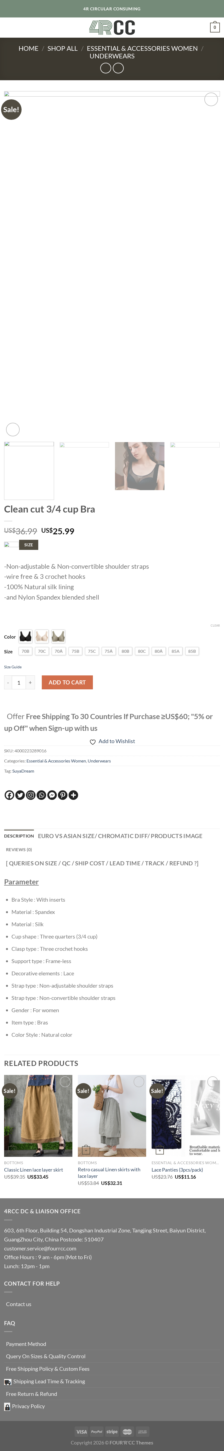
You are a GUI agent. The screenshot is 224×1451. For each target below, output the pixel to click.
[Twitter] (20, 795)
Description (19, 835)
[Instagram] (31, 795)
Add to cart (67, 682)
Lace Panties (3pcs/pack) (177, 1170)
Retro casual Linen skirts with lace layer (109, 1172)
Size (8, 651)
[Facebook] (9, 795)
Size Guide (13, 667)
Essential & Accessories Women (142, 48)
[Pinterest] (62, 795)
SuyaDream (23, 770)
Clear (215, 625)
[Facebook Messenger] (52, 795)
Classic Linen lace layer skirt (33, 1170)
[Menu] (8, 27)
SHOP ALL (63, 48)
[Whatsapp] (41, 795)
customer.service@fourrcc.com (40, 1248)
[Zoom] (13, 429)
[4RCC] (112, 27)
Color (10, 637)
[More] (73, 795)
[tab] (19, 836)
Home (29, 48)
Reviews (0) (19, 849)
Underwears (112, 56)
